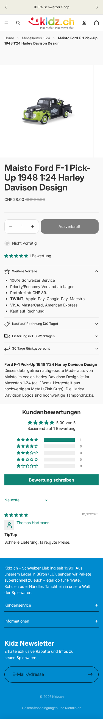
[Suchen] (18, 23)
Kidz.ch (58, 697)
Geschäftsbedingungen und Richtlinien (51, 708)
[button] (16, 255)
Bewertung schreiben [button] (51, 480)
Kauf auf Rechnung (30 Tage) (35, 324)
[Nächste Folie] (97, 7)
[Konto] (84, 23)
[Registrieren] (90, 674)
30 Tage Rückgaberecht (31, 348)
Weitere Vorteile (24, 271)
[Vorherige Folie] (6, 7)
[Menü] (6, 22)
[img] (16, 515)
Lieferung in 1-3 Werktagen (33, 336)
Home (9, 38)
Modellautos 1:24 (36, 38)
